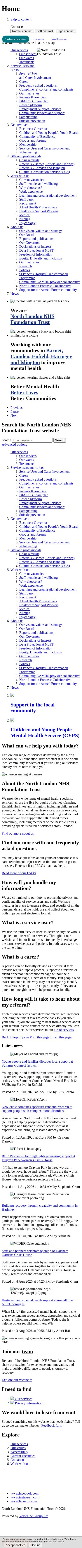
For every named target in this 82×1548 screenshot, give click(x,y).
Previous (16, 407)
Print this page (39, 1037)
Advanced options (14, 444)
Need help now (59, 39)
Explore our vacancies (17, 1380)
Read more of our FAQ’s (19, 873)
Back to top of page (15, 1037)
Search (6, 440)
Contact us (38, 39)
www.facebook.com (24, 1493)
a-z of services (64, 1030)
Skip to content (20, 19)
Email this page (61, 1037)
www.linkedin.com (23, 1501)
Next (13, 415)
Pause (14, 411)
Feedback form (51, 1425)
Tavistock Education (15, 39)
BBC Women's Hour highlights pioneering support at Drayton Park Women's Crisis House (38, 1158)
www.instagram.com (24, 1497)
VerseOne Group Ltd (33, 1516)
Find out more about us (18, 833)
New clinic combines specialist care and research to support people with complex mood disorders (37, 1109)
